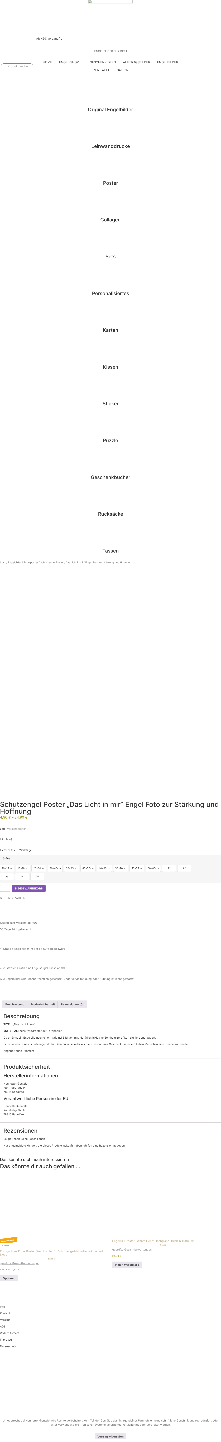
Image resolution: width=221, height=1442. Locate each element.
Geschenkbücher (110, 477)
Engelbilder (167, 62)
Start (3, 562)
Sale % (122, 70)
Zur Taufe (101, 70)
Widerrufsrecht (9, 1333)
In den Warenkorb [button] (127, 1264)
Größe (6, 858)
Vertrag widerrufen (110, 1436)
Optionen (9, 1278)
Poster (110, 183)
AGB (3, 1326)
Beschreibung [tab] (14, 1004)
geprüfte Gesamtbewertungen (19, 1263)
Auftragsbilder (136, 62)
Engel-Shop (69, 62)
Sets (110, 256)
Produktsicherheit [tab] (43, 1004)
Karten (110, 330)
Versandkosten (16, 828)
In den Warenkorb (29, 888)
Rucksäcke (110, 514)
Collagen (110, 220)
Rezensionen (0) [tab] (72, 1004)
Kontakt (5, 1313)
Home (47, 62)
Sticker (111, 404)
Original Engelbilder (110, 109)
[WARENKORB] (214, 66)
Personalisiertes (110, 293)
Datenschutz (8, 1346)
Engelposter (30, 562)
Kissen (110, 367)
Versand (5, 1319)
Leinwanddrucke (110, 146)
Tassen (110, 551)
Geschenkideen (103, 62)
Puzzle (110, 440)
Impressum (7, 1339)
